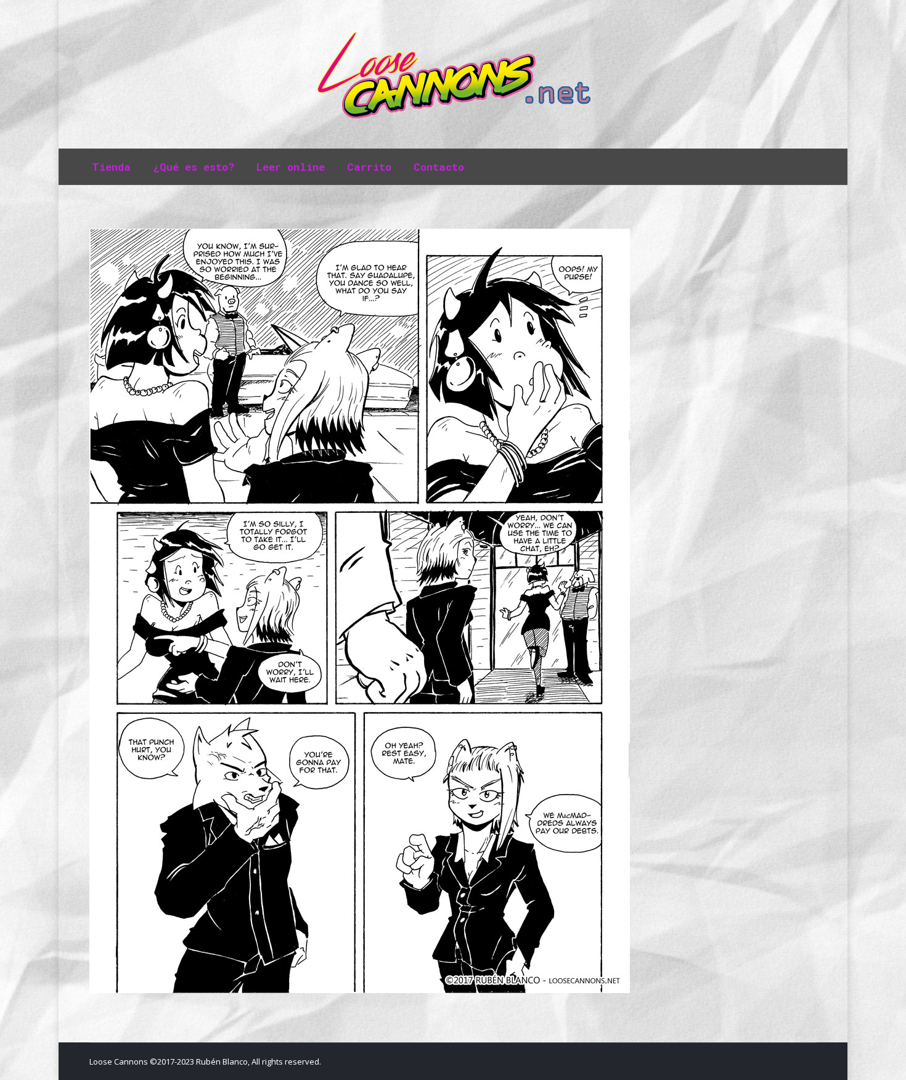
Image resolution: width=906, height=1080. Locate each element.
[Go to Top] (886, 1060)
